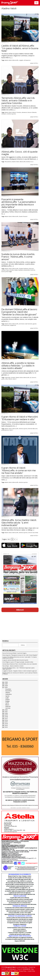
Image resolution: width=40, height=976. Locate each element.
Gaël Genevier (28, 323)
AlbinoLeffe (15, 60)
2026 (6, 682)
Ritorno (10, 379)
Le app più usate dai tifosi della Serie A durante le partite (15, 660)
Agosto (7, 696)
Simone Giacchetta (33, 532)
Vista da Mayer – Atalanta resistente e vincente (12, 666)
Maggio (7, 701)
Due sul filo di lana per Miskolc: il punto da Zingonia (14, 653)
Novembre (8, 691)
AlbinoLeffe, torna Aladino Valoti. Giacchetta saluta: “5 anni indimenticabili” (19, 523)
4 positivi (13, 377)
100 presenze (8, 161)
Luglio (7, 698)
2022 (6, 710)
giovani (34, 323)
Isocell (3, 271)
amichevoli (21, 323)
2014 (6, 724)
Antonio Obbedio (32, 112)
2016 (6, 720)
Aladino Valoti (8, 60)
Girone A (34, 377)
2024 (6, 685)
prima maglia (8, 271)
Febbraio (8, 706)
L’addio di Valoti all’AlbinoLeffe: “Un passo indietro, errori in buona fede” (19, 48)
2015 (6, 722)
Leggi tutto (34, 63)
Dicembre (8, 689)
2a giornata (7, 377)
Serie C (15, 379)
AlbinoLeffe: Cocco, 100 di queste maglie (19, 153)
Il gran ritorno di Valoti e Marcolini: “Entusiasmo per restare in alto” (19, 418)
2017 (6, 718)
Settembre (8, 694)
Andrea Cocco (29, 161)
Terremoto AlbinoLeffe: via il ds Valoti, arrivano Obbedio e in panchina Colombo (18, 101)
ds (30, 377)
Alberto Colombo (16, 112)
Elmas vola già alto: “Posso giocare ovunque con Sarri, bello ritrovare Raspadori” (19, 655)
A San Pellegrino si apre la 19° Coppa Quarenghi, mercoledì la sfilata (17, 662)
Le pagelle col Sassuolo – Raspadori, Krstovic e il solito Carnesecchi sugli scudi (19, 671)
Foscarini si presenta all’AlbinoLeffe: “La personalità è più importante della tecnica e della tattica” (18, 203)
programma (13, 325)
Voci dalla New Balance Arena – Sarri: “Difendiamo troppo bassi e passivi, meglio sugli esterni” (18, 668)
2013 (6, 725)
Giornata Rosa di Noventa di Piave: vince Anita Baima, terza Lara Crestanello (19, 664)
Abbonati (20, 610)
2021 (6, 711)
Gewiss (16, 270)
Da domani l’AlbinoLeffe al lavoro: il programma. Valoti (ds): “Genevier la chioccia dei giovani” (19, 312)
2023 (6, 687)
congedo (21, 60)
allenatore (24, 112)
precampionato (5, 325)
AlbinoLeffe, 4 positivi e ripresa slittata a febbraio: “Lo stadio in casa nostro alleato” (17, 366)
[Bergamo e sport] (20, 743)
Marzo (7, 705)
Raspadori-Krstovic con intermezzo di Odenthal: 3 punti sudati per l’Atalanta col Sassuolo (19, 673)
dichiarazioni (27, 60)
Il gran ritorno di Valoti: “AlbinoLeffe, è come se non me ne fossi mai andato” (18, 470)
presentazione (5, 430)
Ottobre (7, 692)
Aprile (7, 703)
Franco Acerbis (10, 270)
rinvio (6, 379)
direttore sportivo (11, 114)
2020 (6, 713)
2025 (6, 684)
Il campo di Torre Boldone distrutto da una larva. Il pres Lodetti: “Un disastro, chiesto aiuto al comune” (19, 658)
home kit (32, 270)
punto (3, 379)
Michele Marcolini (32, 428)
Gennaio (7, 708)
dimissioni (4, 114)
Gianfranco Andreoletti (24, 270)
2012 (6, 727)
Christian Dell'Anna (23, 268)
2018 (6, 717)
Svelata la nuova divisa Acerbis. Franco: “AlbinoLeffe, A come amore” (18, 257)
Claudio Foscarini (23, 216)
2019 (6, 715)
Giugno (7, 699)
